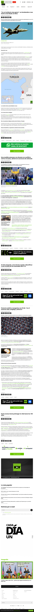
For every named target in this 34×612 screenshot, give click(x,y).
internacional (22, 140)
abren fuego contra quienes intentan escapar (14, 237)
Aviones (3, 140)
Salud (6, 443)
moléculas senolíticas (4, 427)
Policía (21, 291)
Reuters (29, 64)
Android (25, 591)
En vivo (14, 2)
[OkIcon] (30, 2)
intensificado (11, 129)
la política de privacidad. (8, 512)
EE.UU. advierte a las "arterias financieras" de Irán (10, 491)
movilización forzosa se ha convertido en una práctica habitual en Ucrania (15, 229)
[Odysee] (14, 605)
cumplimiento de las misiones (18, 351)
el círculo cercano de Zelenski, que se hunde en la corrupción (17, 207)
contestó (25, 52)
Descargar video (3, 40)
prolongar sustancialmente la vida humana (21, 422)
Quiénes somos (15, 591)
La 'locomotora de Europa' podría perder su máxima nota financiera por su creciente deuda (16, 502)
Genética (17, 291)
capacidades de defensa (28, 345)
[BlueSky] (29, 2)
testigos (8, 114)
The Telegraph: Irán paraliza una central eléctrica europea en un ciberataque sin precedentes (15, 488)
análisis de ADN (10, 277)
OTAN (27, 140)
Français (23, 608)
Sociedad (21, 248)
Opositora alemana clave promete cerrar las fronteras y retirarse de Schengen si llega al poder (17, 498)
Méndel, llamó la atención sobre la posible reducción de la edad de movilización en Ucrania (16, 192)
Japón (15, 397)
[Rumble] (24, 2)
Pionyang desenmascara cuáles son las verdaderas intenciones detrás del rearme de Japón (5, 356)
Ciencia (6, 291)
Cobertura (14, 595)
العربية (13, 608)
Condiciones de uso (16, 598)
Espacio (11, 397)
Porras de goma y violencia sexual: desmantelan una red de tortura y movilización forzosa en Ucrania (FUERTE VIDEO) (6, 223)
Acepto (6, 512)
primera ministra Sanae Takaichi (13, 342)
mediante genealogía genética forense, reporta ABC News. (10, 275)
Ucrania (26, 248)
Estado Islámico (22, 129)
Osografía (4, 559)
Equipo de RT (30, 6)
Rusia (2, 443)
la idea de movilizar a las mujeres (18, 196)
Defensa (7, 397)
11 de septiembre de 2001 (20, 273)
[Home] (2, 2)
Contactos (14, 593)
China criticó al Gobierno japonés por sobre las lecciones (16, 383)
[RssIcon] (21, 605)
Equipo (14, 594)
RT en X (17, 586)
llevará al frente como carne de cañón (9, 238)
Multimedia (23, 6)
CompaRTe (5, 608)
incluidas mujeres (5, 240)
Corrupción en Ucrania (5, 248)
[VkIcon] (22, 2)
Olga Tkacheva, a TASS (12, 424)
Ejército (11, 248)
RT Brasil (9, 608)
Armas (3, 397)
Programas (12, 6)
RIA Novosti (27, 56)
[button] (17, 31)
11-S (2, 291)
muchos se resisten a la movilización (18, 240)
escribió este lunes (4, 342)
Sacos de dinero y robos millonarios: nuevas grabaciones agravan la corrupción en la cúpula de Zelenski (22, 226)
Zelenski (30, 248)
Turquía (17, 140)
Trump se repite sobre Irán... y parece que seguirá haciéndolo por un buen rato (16, 581)
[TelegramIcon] (27, 2)
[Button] (20, 2)
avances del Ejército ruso (11, 228)
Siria (13, 140)
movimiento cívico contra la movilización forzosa (10, 212)
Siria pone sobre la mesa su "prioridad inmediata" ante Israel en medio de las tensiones (16, 494)
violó (22, 123)
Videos (3, 594)
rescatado (2, 66)
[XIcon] (26, 2)
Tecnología (10, 443)
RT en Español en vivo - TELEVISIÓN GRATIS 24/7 (10, 477)
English (20, 608)
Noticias (3, 6)
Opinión (18, 6)
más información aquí (17, 610)
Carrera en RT (15, 597)
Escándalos (16, 248)
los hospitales (17, 233)
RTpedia (3, 597)
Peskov (28, 52)
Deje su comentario (17, 151)
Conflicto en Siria (8, 140)
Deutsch (16, 608)
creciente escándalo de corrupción (11, 190)
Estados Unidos (11, 291)
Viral (7, 6)
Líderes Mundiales (4, 598)
